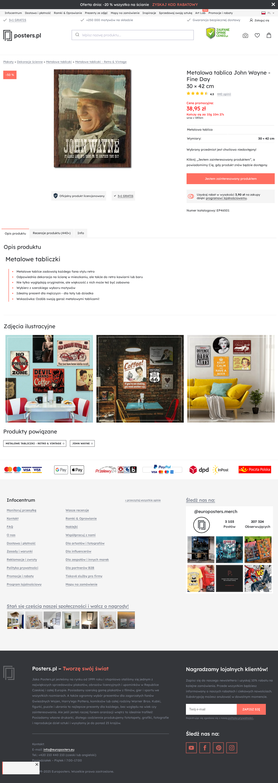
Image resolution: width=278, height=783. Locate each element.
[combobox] (133, 35)
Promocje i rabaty (220, 13)
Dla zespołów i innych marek (87, 559)
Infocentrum (13, 13)
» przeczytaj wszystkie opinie (143, 500)
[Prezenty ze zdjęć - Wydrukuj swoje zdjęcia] (245, 35)
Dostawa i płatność (38, 13)
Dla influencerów (78, 551)
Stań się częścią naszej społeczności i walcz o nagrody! (68, 606)
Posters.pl (32, 35)
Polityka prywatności (22, 568)
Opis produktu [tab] (15, 233)
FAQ (10, 527)
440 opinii (224, 94)
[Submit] (77, 34)
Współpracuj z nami (81, 535)
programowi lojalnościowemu (226, 198)
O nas (11, 535)
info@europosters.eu (58, 749)
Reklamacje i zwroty (22, 559)
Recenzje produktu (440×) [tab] (52, 233)
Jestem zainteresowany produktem (231, 179)
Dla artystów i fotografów (85, 543)
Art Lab (201, 12)
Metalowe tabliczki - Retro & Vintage (33, 443)
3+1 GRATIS (17, 20)
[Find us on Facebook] (204, 747)
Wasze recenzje (77, 510)
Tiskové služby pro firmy (84, 576)
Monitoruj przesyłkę (21, 510)
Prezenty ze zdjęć (96, 13)
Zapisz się (251, 709)
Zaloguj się (262, 20)
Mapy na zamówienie (125, 13)
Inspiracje (149, 13)
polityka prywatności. (240, 718)
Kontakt (12, 518)
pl (269, 13)
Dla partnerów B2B (80, 568)
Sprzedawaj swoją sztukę (175, 13)
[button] (37, 764)
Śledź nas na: (200, 500)
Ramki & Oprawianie (68, 13)
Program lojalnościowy (24, 584)
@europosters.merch (215, 511)
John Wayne (81, 443)
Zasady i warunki (20, 551)
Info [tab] (81, 233)
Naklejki (72, 527)
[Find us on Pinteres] (218, 747)
